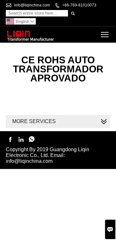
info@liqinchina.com (32, 5)
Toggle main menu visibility (105, 34)
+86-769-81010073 (79, 5)
